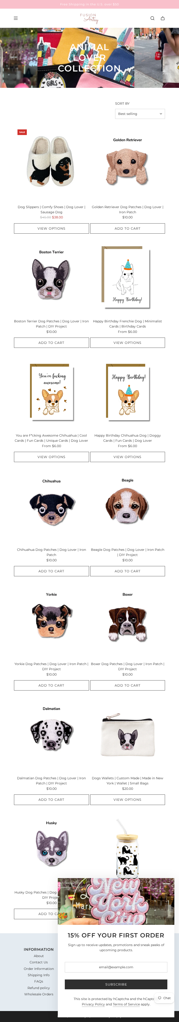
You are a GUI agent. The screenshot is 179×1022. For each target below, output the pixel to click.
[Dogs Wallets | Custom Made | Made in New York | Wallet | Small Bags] (127, 734)
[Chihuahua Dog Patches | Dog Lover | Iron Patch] (51, 506)
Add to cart (128, 228)
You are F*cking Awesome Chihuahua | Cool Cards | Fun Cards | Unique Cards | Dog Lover (51, 438)
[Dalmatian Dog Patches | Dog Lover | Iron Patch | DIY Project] (51, 734)
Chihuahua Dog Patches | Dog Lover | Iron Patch (51, 552)
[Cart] (163, 18)
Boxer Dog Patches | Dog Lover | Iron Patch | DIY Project (127, 666)
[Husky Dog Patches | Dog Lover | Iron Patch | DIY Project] (51, 849)
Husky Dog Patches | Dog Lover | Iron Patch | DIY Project (51, 895)
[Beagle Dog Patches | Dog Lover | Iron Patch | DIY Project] (127, 506)
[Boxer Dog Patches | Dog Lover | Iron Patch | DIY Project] (127, 620)
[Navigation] (15, 18)
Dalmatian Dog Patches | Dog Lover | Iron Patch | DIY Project (51, 780)
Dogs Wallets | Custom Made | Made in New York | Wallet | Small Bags (127, 780)
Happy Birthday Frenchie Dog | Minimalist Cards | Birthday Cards (127, 323)
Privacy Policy (93, 1004)
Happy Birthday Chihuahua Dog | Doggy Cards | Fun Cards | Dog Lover (127, 438)
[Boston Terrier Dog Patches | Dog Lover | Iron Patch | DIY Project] (51, 277)
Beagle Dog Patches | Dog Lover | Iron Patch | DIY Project (127, 552)
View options (51, 228)
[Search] (152, 18)
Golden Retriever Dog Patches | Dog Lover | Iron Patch (127, 209)
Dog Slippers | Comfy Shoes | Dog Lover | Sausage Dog (51, 209)
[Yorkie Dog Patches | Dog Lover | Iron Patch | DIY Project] (51, 620)
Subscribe (116, 984)
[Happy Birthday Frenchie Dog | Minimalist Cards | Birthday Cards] (127, 277)
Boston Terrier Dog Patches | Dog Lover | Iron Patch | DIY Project (51, 323)
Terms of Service (126, 1004)
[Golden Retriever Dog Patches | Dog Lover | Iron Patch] (127, 163)
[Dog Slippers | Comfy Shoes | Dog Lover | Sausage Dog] (51, 163)
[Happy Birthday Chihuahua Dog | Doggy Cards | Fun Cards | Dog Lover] (127, 392)
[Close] (166, 887)
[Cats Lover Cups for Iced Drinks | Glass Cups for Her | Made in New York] (127, 849)
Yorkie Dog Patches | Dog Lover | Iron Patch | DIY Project (51, 666)
